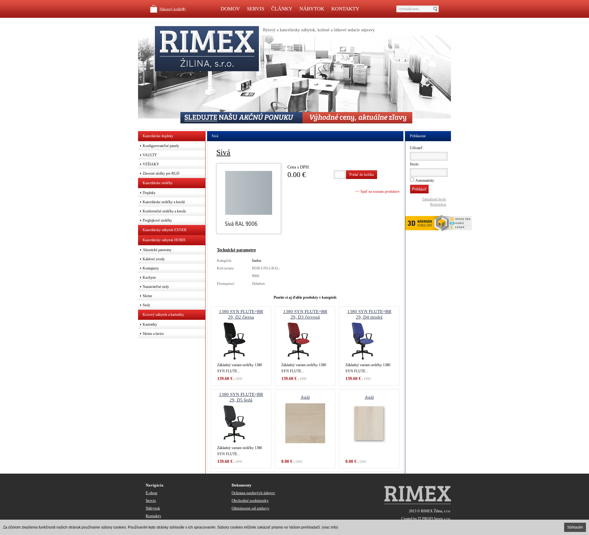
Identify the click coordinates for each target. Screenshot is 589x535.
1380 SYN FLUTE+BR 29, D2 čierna (241, 314)
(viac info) (330, 527)
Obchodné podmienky (250, 500)
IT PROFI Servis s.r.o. (434, 519)
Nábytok (311, 9)
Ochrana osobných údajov (253, 492)
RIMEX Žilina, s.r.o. (436, 511)
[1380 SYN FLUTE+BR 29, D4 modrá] (369, 340)
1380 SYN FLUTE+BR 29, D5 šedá (241, 397)
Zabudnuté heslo (434, 199)
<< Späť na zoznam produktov (377, 191)
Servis (255, 9)
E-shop (151, 492)
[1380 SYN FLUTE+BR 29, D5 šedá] (241, 423)
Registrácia (438, 204)
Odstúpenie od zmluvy (250, 508)
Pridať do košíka (361, 175)
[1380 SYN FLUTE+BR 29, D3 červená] (305, 340)
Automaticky (424, 180)
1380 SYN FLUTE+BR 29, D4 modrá (369, 314)
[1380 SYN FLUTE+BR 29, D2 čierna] (241, 340)
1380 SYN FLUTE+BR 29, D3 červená (305, 314)
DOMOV (230, 9)
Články (281, 9)
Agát (305, 397)
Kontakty (345, 9)
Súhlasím (575, 527)
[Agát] (305, 423)
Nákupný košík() (173, 9)
